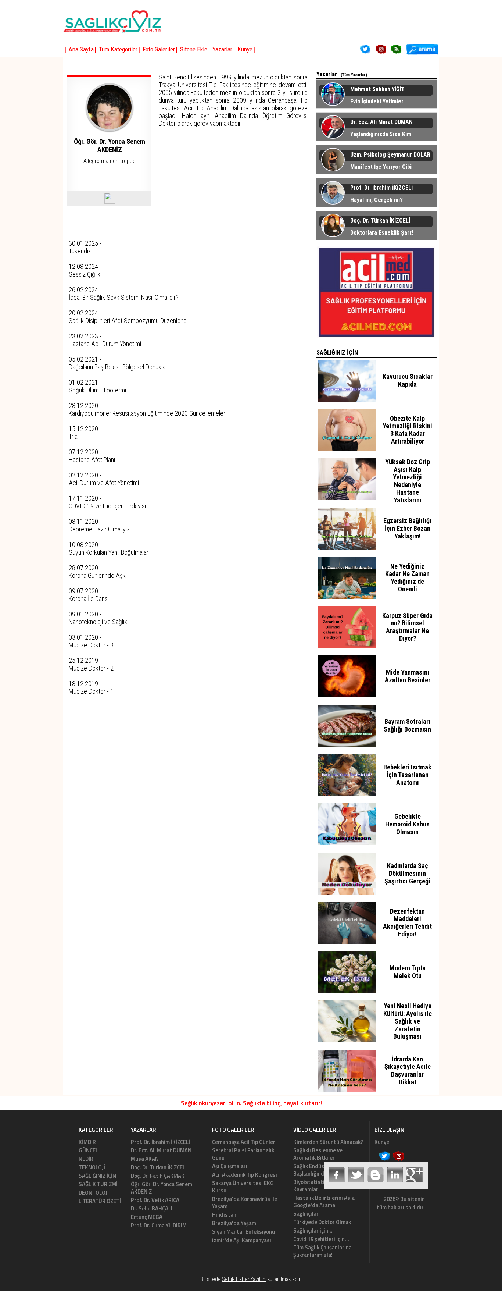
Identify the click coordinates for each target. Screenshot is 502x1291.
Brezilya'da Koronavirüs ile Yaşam (244, 1202)
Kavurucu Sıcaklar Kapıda (408, 380)
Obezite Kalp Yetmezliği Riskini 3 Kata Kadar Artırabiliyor (407, 430)
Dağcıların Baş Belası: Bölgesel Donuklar (118, 367)
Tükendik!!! (81, 251)
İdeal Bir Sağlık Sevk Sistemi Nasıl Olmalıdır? (124, 297)
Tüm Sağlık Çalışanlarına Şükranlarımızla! (322, 1251)
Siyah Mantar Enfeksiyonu (243, 1231)
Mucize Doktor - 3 (91, 645)
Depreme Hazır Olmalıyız (99, 529)
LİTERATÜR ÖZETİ (100, 1201)
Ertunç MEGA (146, 1217)
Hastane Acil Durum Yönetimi (105, 344)
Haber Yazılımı (262, 1287)
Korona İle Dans (88, 598)
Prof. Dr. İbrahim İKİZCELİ (160, 1142)
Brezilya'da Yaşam (234, 1223)
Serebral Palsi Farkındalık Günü (243, 1154)
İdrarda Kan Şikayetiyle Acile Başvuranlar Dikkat (407, 1070)
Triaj (74, 436)
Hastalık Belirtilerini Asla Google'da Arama (324, 1201)
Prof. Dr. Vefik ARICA (155, 1200)
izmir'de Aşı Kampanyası (241, 1240)
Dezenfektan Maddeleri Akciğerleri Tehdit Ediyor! (407, 922)
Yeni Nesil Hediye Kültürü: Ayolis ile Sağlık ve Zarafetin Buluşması (407, 1021)
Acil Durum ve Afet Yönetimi (104, 483)
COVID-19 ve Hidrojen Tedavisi (107, 506)
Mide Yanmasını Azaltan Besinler (407, 676)
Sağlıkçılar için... (313, 1230)
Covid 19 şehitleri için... (321, 1239)
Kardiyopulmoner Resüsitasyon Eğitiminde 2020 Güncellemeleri (147, 413)
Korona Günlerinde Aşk (97, 575)
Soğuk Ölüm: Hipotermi (97, 390)
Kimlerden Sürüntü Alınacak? (328, 1142)
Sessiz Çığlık (84, 274)
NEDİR (86, 1159)
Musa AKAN (145, 1159)
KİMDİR (87, 1142)
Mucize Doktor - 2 (91, 668)
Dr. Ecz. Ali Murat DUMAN (161, 1150)
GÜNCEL (88, 1150)
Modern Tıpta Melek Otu (408, 971)
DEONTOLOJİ (94, 1192)
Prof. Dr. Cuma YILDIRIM (159, 1225)
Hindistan (224, 1214)
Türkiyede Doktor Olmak (322, 1222)
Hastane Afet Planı (92, 459)
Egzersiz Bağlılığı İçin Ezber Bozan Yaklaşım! (407, 528)
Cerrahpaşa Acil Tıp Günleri (244, 1142)
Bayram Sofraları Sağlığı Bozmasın (407, 725)
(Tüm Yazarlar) (354, 74)
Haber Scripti (238, 1287)
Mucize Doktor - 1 (91, 691)
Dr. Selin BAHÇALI (151, 1208)
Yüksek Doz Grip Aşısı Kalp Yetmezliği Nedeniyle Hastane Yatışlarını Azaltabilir (407, 485)
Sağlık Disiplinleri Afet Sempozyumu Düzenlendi (128, 320)
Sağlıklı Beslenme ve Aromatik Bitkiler (318, 1154)
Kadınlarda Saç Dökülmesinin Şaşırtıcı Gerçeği (407, 873)
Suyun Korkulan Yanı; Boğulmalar (108, 552)
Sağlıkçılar (306, 1213)
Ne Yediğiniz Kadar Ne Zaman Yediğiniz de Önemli (407, 577)
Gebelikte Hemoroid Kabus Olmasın (407, 824)
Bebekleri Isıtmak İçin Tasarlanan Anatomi (407, 774)
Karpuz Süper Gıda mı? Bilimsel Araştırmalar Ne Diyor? (407, 627)
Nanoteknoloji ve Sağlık (98, 622)
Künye (381, 1142)
